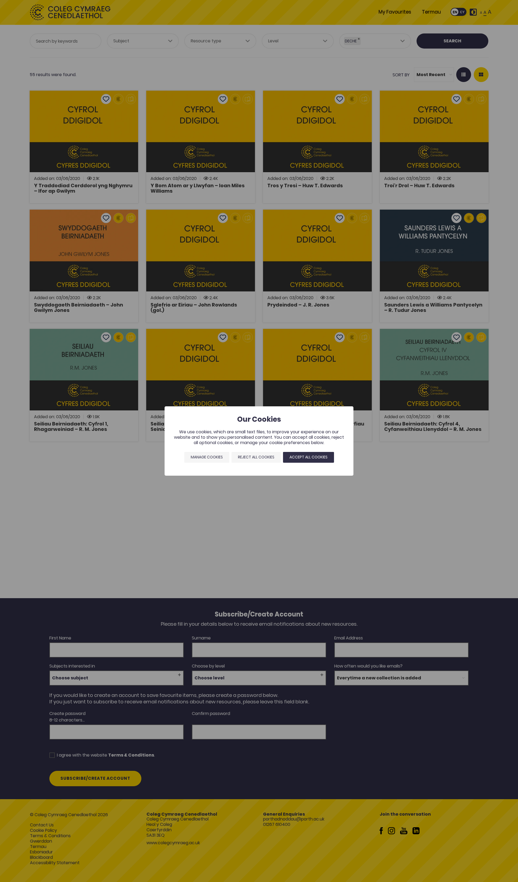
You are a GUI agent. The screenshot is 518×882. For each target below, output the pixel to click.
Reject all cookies (256, 457)
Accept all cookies (308, 457)
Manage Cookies (207, 457)
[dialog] (259, 441)
